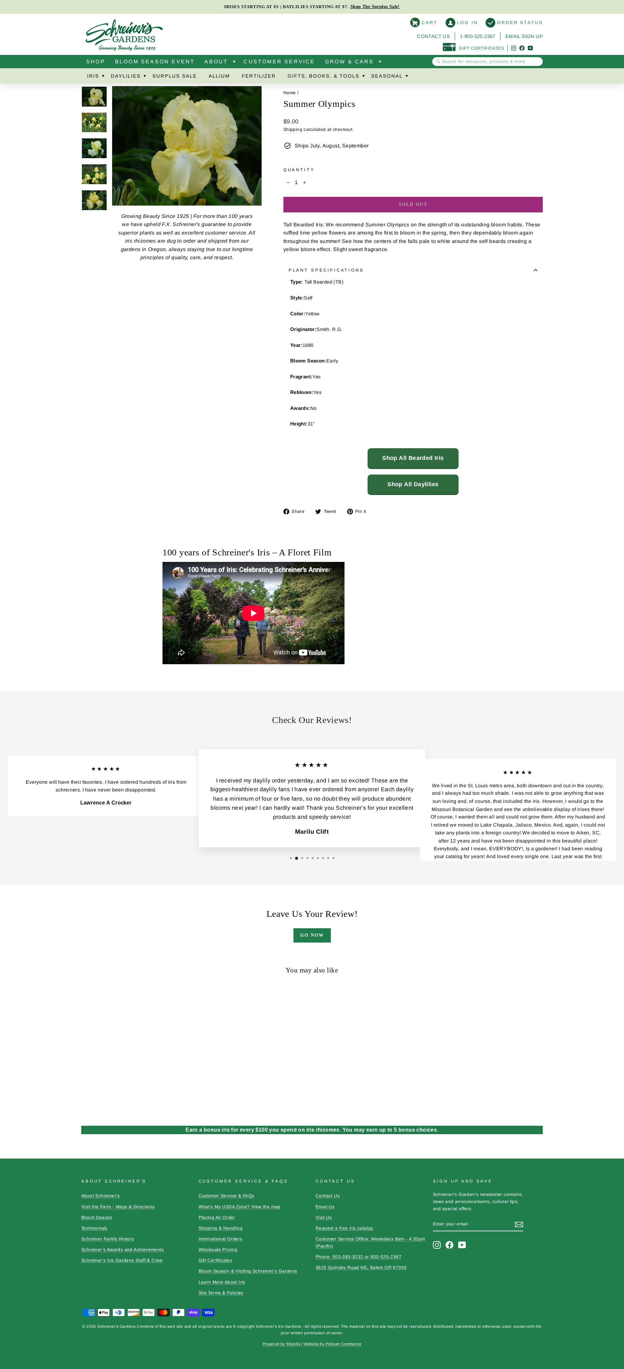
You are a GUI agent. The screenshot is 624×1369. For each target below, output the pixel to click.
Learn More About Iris (222, 1282)
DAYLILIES (126, 76)
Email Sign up (524, 36)
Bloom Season (96, 1217)
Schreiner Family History (107, 1238)
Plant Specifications (326, 270)
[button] (291, 858)
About (216, 61)
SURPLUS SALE (174, 76)
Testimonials (94, 1228)
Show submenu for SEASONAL (406, 77)
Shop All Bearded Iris (413, 458)
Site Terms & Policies (221, 1292)
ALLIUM (219, 76)
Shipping (292, 129)
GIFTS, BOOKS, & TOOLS (323, 76)
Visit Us (324, 1217)
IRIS (93, 76)
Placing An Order (217, 1217)
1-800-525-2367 (477, 36)
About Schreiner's (100, 1195)
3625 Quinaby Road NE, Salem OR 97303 (361, 1267)
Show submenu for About (234, 63)
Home (289, 92)
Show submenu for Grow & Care (380, 63)
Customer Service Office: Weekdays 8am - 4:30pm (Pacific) (370, 1242)
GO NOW (312, 935)
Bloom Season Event (155, 61)
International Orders (220, 1238)
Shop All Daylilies (412, 484)
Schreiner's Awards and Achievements (122, 1249)
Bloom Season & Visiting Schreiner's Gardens (248, 1271)
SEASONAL (387, 76)
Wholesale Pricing (218, 1249)
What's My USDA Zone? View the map (239, 1206)
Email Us (325, 1206)
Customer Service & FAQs (226, 1195)
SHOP (95, 61)
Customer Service (279, 61)
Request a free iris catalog (344, 1228)
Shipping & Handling (221, 1228)
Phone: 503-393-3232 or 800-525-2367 (358, 1256)
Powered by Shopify (281, 1344)
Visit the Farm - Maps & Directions (118, 1206)
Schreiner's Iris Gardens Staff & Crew (122, 1260)
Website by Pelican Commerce (332, 1344)
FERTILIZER (259, 76)
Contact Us (433, 36)
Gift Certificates (215, 1260)
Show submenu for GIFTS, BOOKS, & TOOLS (363, 77)
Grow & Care (349, 61)
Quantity (299, 169)
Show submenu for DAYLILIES (144, 77)
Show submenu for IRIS (103, 77)
